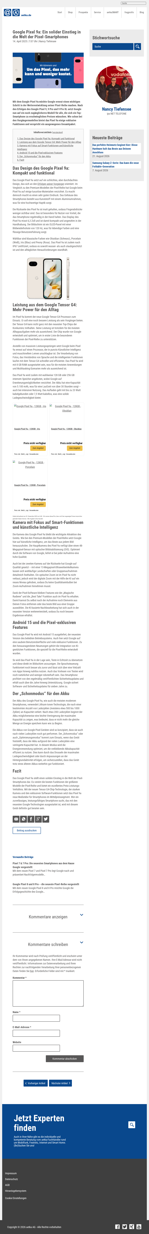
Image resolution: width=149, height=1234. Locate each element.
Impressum (11, 1173)
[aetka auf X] (124, 1227)
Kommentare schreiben (48, 944)
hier (32, 971)
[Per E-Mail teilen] (16, 819)
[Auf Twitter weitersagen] (45, 819)
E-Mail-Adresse (22, 1027)
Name (16, 1012)
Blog (142, 12)
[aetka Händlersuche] (137, 46)
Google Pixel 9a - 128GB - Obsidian (66, 429)
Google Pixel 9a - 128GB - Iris (27, 429)
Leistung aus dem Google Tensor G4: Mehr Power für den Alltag (49, 142)
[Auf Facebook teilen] (31, 819)
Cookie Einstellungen (15, 1198)
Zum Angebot (38, 448)
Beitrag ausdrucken (27, 830)
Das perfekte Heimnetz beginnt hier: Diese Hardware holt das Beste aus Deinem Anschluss (115, 148)
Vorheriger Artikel (36, 1083)
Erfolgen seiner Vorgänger (51, 183)
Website (17, 1042)
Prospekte (83, 12)
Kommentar (19, 977)
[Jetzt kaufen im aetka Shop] (30, 405)
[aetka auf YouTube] (139, 1227)
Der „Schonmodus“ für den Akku (34, 156)
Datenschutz (11, 1179)
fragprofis (129, 12)
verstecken (57, 132)
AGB (7, 1185)
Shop (70, 12)
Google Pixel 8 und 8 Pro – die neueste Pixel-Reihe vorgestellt (46, 884)
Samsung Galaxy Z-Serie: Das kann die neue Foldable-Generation (115, 164)
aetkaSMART (113, 12)
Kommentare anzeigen (48, 916)
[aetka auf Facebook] (117, 1227)
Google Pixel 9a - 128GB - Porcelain (29, 485)
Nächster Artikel (60, 1083)
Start (59, 12)
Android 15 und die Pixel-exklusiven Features (40, 152)
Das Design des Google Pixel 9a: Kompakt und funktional (46, 138)
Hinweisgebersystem (15, 1190)
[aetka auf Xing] (132, 1227)
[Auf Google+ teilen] (38, 819)
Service (97, 12)
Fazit (20, 159)
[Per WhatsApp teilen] (23, 819)
